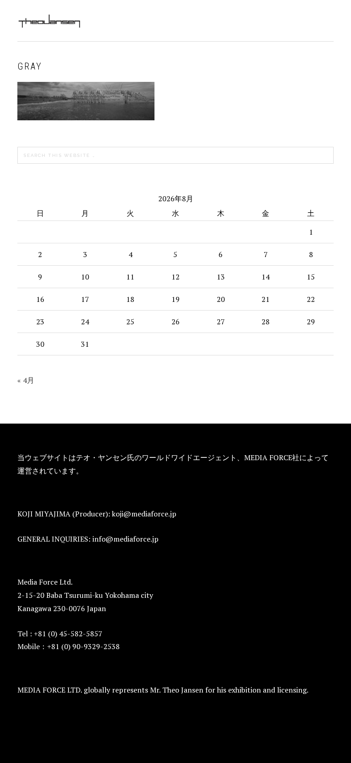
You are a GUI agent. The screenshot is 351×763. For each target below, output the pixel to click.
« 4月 (25, 380)
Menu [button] (323, 18)
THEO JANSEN (49, 20)
